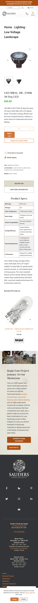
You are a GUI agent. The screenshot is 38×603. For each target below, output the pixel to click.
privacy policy (29, 592)
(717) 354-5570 (19, 532)
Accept (14, 599)
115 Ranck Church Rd (19, 526)
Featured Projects (8, 576)
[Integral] (19, 340)
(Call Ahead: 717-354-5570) (19, 548)
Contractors (6, 579)
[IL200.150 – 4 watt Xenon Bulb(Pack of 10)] (19, 310)
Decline (24, 599)
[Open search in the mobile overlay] (23, 8)
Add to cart (9, 135)
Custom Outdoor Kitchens (23, 2)
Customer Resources (9, 584)
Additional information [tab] (19, 189)
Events (4, 573)
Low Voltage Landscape (21, 168)
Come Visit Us (14, 447)
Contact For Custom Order (19, 141)
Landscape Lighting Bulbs (13, 170)
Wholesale (5, 581)
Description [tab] (19, 183)
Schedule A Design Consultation (19, 440)
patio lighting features (22, 400)
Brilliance (13, 173)
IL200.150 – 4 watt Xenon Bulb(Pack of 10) (19, 330)
